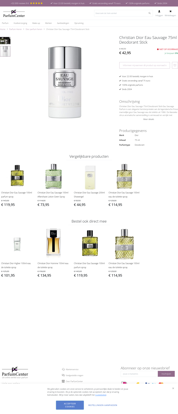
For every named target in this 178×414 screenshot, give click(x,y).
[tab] (148, 101)
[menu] (89, 23)
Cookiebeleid (100, 395)
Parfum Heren (15, 29)
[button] (5, 40)
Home (2, 29)
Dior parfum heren (34, 29)
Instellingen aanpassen (102, 405)
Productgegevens (133, 130)
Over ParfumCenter (74, 381)
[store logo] (14, 13)
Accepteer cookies (70, 405)
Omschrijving (129, 101)
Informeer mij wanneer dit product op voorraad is (145, 65)
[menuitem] (6, 23)
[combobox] (123, 13)
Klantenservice (72, 369)
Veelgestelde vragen (74, 375)
